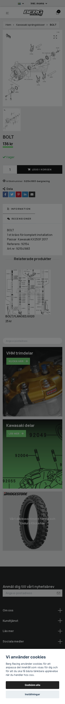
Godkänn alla (32, 685)
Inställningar (32, 694)
